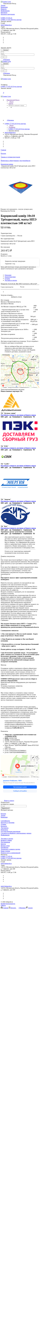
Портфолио (4, 847)
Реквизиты (4, 829)
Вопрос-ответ (5, 846)
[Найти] (5, 57)
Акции (3, 815)
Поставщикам (5, 842)
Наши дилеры (5, 851)
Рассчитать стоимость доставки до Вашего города (18, 415)
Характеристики (10, 277)
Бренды (3, 844)
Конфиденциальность (8, 903)
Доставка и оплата (11, 280)
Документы (4, 828)
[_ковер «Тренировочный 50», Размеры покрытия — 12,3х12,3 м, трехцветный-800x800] (21, 187)
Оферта (3, 905)
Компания (4, 817)
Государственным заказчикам (10, 831)
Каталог (3, 813)
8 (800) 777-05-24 (6, 18)
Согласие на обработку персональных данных (16, 833)
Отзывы (7, 278)
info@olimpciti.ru (6, 25)
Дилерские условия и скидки (10, 849)
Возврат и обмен (6, 840)
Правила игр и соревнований (10, 853)
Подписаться (5, 808)
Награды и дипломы (7, 822)
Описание (8, 275)
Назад (11, 102)
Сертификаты (5, 821)
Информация (5, 835)
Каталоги (4, 826)
